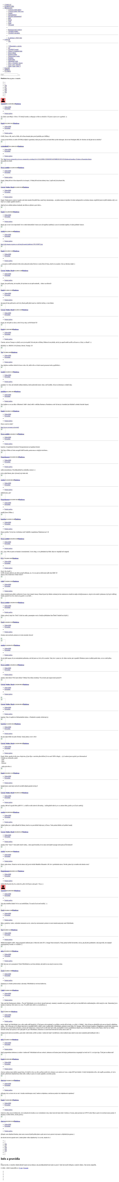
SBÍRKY (7, 69)
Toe (2, 352)
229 (5, 90)
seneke (3, 231)
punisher (3, 391)
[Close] (1, 1163)
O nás (20, 1168)
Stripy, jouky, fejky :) (14, 66)
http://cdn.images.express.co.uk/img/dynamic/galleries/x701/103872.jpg (22, 244)
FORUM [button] (7, 39)
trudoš (3, 372)
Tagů (9, 21)
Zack (2, 622)
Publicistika (11, 59)
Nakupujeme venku (14, 56)
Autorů (10, 13)
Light (2, 990)
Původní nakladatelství (14, 16)
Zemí (9, 23)
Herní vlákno (12, 53)
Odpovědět (7, 107)
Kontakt (26, 1168)
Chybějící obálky (13, 31)
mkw (2, 951)
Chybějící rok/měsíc (14, 33)
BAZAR (7, 68)
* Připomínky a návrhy (15, 46)
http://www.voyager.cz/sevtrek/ (10, 427)
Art (9, 48)
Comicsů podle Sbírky (14, 10)
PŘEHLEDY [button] (8, 8)
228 (5, 89)
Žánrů (10, 20)
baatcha (3, 519)
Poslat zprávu (8, 113)
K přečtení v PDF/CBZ (15, 38)
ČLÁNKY (7, 71)
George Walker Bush (7, 187)
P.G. (2, 558)
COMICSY (7, 5)
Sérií (9, 18)
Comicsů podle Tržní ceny (16, 11)
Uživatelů (11, 25)
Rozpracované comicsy (15, 30)
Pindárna (10, 58)
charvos (3, 1080)
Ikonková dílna (12, 54)
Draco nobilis (5, 167)
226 (5, 85)
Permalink (7, 108)
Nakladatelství (12, 15)
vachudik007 (5, 146)
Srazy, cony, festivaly (14, 64)
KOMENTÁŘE (9, 6)
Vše (9, 41)
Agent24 (3, 104)
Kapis (2, 123)
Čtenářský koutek (13, 49)
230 (5, 92)
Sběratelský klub (13, 61)
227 (5, 87)
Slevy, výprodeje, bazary (15, 63)
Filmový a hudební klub (15, 51)
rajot (2, 581)
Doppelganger (5, 457)
